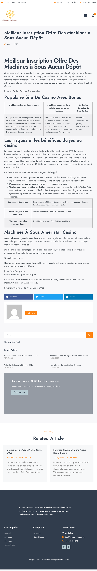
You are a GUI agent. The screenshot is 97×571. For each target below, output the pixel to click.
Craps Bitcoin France (13, 257)
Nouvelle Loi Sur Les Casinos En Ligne (65, 365)
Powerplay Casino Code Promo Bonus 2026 (24, 287)
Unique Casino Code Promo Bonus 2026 (21, 355)
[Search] (89, 335)
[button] (85, 15)
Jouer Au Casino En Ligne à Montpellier (22, 91)
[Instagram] (64, 547)
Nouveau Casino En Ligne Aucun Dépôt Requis (69, 355)
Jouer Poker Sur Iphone (14, 271)
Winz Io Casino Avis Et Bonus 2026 (18, 365)
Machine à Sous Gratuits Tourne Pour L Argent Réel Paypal (30, 172)
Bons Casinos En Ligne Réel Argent (20, 274)
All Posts (31, 313)
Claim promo (19, 392)
